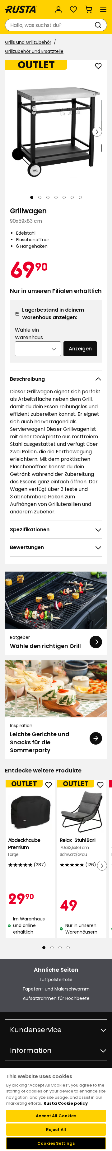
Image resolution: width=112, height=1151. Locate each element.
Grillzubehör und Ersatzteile (34, 51)
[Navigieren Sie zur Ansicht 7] (80, 197)
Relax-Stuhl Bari (77, 847)
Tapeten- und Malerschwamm (56, 989)
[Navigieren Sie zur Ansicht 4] (56, 197)
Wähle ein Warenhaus (29, 333)
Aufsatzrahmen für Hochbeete (56, 998)
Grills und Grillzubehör (28, 42)
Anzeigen (80, 348)
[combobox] (50, 25)
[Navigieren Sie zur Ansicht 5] (64, 197)
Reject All (56, 1130)
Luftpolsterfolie (56, 979)
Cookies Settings (56, 1143)
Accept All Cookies (56, 1116)
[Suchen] (99, 25)
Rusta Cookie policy (66, 1103)
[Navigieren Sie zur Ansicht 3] (47, 197)
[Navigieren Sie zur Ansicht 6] (72, 197)
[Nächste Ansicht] (97, 132)
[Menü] (103, 9)
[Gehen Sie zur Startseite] (21, 9)
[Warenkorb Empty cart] (88, 9)
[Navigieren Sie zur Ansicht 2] (39, 197)
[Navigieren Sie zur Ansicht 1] (31, 197)
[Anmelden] (58, 9)
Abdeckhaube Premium (24, 847)
